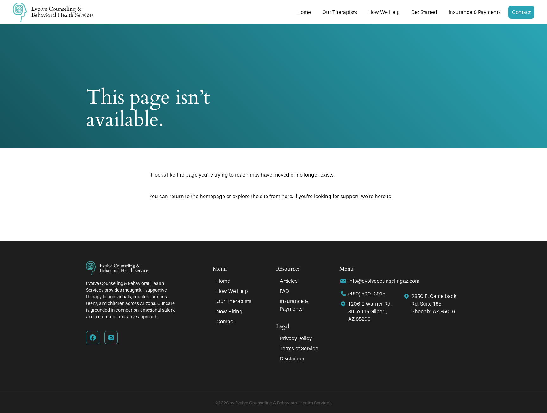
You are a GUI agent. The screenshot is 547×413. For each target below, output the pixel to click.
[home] (53, 12)
